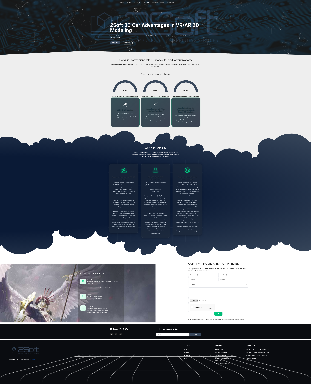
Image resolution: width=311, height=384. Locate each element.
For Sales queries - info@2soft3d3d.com (97, 312)
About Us (155, 2)
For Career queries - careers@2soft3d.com (97, 310)
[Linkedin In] (111, 20)
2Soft (33, 359)
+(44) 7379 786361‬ (97, 299)
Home (122, 2)
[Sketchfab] (120, 334)
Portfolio (146, 2)
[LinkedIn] (111, 334)
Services (136, 2)
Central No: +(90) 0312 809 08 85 (95, 297)
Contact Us (170, 2)
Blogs (162, 2)
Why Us (129, 2)
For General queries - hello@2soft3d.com (97, 308)
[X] (116, 334)
